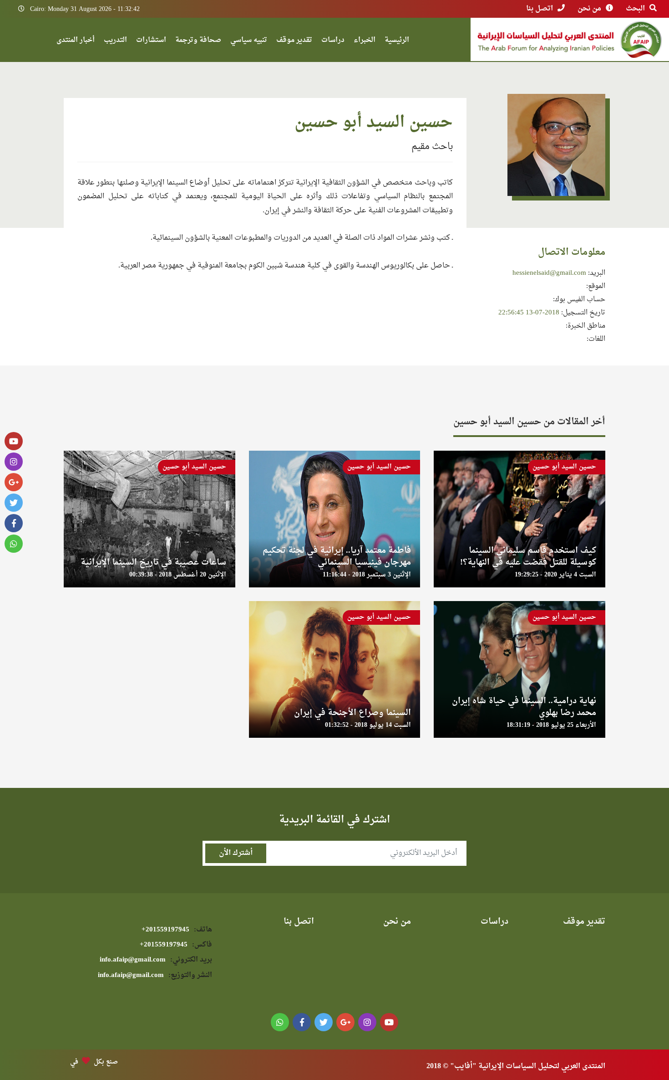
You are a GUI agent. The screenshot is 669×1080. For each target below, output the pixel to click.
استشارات (151, 41)
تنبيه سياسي (248, 41)
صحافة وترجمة (198, 41)
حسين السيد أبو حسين (564, 467)
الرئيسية (397, 41)
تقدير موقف (294, 41)
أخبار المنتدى (75, 41)
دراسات (333, 41)
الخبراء (364, 41)
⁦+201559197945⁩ (177, 930)
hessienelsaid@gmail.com (549, 273)
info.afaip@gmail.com (156, 960)
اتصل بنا (539, 8)
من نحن (589, 8)
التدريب (115, 41)
